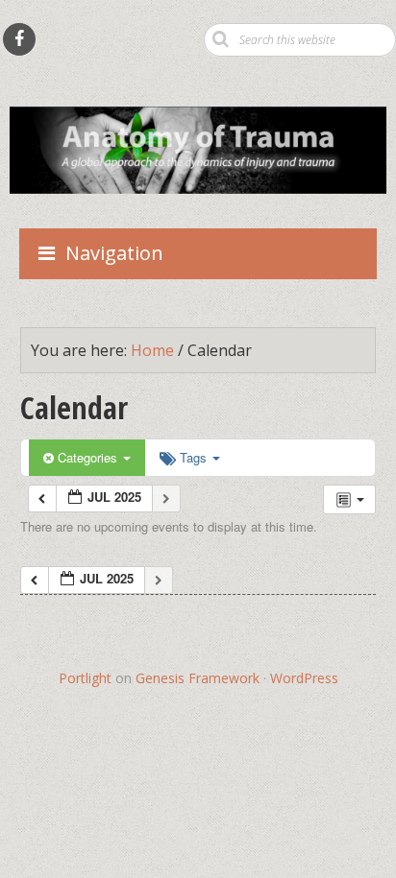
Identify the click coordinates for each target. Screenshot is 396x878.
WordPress (304, 678)
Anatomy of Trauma (198, 82)
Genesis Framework (198, 678)
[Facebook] (19, 39)
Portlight (85, 678)
